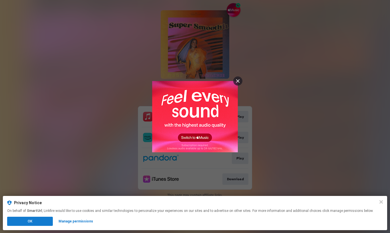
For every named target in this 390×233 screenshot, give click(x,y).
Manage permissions (76, 221)
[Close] (381, 201)
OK (30, 221)
